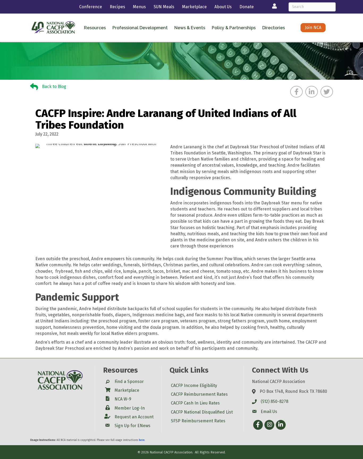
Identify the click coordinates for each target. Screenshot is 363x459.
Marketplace (194, 6)
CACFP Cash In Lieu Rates (195, 403)
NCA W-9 (123, 399)
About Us (223, 6)
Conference (90, 6)
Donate (246, 6)
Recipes (117, 6)
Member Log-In (130, 408)
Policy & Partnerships (234, 27)
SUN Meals (164, 6)
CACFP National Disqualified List (202, 412)
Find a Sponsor (129, 381)
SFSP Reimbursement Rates (198, 420)
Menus (139, 6)
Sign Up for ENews (132, 425)
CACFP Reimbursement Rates (199, 394)
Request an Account (134, 416)
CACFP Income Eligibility (194, 385)
